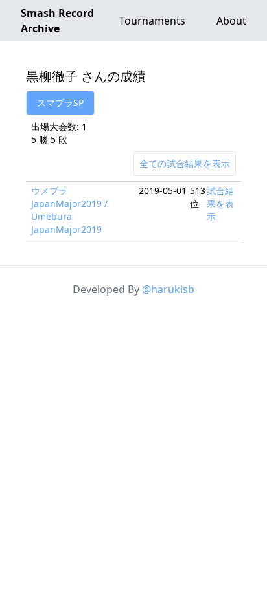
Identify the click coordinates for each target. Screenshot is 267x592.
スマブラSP (60, 102)
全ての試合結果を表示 (184, 163)
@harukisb (168, 289)
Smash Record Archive (57, 21)
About (231, 21)
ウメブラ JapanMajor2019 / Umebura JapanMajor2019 (69, 210)
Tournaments (152, 21)
